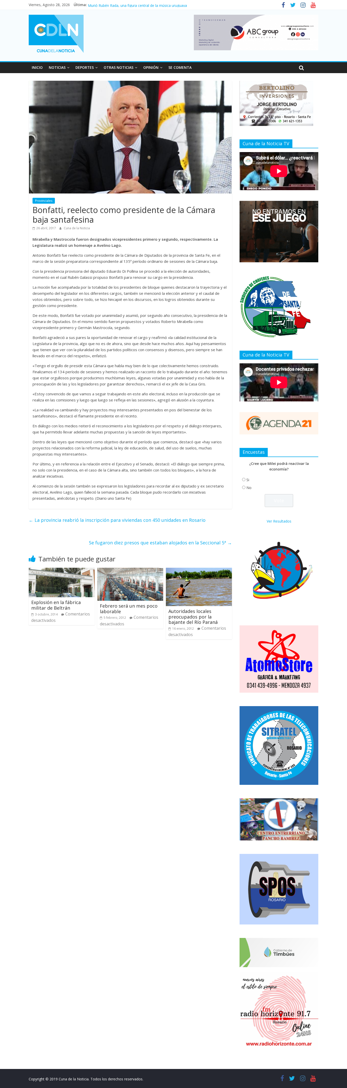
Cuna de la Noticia (77, 228)
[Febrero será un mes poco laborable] (130, 571)
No (248, 487)
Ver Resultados (279, 521)
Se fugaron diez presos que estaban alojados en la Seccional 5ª (160, 543)
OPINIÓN (151, 67)
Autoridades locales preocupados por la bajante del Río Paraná (193, 616)
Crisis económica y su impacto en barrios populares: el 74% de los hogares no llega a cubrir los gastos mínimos (179, 4)
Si (247, 479)
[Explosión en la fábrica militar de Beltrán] (62, 571)
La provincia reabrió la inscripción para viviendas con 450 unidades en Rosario (117, 520)
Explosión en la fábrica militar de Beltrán (56, 605)
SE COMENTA (180, 67)
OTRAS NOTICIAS (118, 67)
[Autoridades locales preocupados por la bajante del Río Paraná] (199, 571)
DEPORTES (84, 67)
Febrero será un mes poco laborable (128, 608)
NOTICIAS (57, 67)
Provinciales (43, 201)
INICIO (37, 67)
